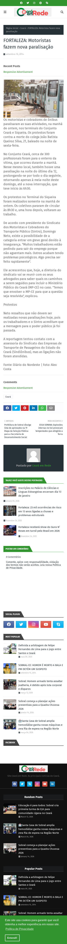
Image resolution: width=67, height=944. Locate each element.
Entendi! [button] (12, 937)
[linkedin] (52, 784)
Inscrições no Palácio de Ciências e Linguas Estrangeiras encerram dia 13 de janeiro (39, 491)
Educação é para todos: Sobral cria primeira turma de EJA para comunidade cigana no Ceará (38, 809)
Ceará (23, 28)
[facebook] (21, 3)
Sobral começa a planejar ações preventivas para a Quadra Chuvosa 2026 (38, 705)
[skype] (46, 3)
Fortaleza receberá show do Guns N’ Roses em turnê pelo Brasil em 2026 (39, 529)
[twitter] (28, 3)
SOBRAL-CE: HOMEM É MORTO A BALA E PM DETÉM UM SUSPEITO (40, 667)
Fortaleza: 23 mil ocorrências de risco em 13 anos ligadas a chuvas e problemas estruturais (39, 511)
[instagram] (34, 3)
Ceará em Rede (41, 465)
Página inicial (12, 28)
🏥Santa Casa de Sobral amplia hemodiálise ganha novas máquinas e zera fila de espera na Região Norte (40, 724)
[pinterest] (40, 3)
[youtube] (46, 624)
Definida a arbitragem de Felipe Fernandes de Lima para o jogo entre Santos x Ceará (39, 649)
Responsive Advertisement (18, 72)
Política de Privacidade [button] (19, 928)
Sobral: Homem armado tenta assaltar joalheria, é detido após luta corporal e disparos (40, 685)
